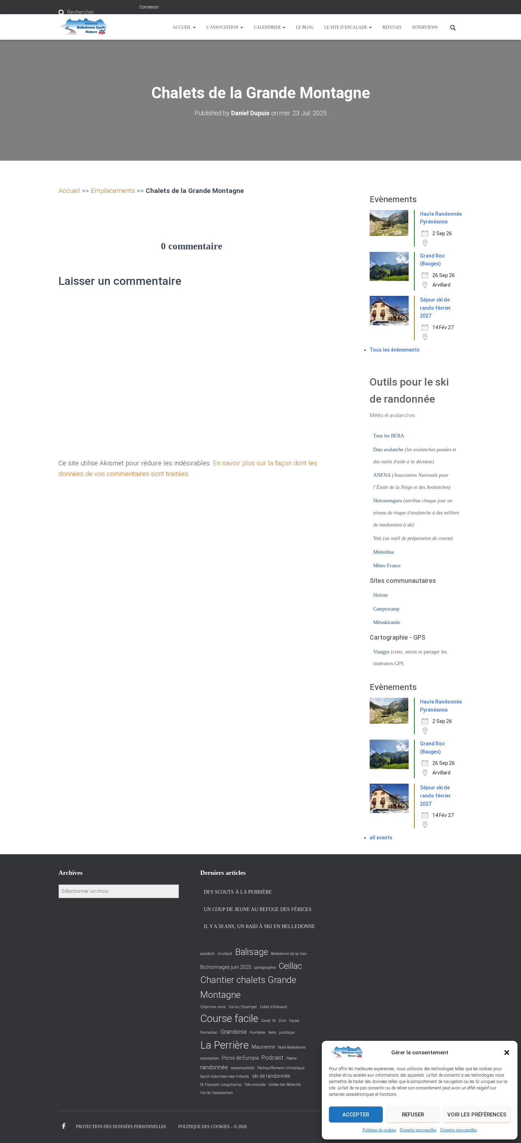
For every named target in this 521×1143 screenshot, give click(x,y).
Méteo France (386, 565)
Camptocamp (386, 609)
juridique (287, 1032)
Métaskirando (386, 622)
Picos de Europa (240, 1058)
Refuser (413, 1114)
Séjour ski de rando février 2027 (435, 308)
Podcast (273, 1057)
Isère (272, 1032)
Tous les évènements (395, 350)
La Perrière (224, 1045)
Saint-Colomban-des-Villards (224, 1076)
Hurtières (257, 1032)
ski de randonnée (271, 1076)
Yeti (377, 538)
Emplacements (113, 191)
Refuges (392, 27)
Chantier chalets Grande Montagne (248, 987)
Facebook (63, 1126)
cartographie (265, 967)
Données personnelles (418, 1129)
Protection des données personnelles (121, 1126)
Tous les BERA (388, 435)
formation (209, 1032)
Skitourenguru (387, 500)
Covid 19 (268, 1020)
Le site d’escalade (346, 27)
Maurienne (263, 1047)
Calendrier (268, 27)
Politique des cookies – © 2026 (212, 1126)
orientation (209, 1058)
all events (381, 837)
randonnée (214, 1067)
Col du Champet (243, 1007)
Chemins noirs (213, 1007)
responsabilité (242, 1068)
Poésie (291, 1058)
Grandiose (233, 1031)
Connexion (149, 7)
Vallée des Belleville (284, 1084)
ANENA (382, 475)
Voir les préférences (476, 1114)
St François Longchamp (220, 1084)
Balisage (251, 952)
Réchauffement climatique (280, 1068)
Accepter (355, 1114)
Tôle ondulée (254, 1084)
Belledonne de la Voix (289, 953)
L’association (223, 27)
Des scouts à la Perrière (238, 892)
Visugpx (381, 652)
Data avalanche (388, 449)
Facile (294, 1020)
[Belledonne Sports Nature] (83, 27)
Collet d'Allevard (273, 1007)
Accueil (182, 27)
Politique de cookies (379, 1129)
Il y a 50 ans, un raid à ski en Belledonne (259, 926)
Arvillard (225, 953)
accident (207, 953)
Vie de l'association (216, 1092)
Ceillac (290, 966)
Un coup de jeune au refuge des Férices (258, 909)
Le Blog (305, 27)
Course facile (229, 1018)
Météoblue (383, 552)
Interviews (425, 27)
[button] (506, 1052)
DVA (282, 1020)
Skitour (380, 595)
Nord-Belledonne (292, 1047)
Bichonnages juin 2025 (225, 967)
